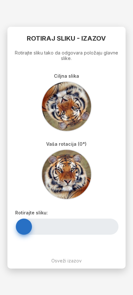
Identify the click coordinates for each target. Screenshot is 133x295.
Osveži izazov (66, 260)
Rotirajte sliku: (31, 212)
